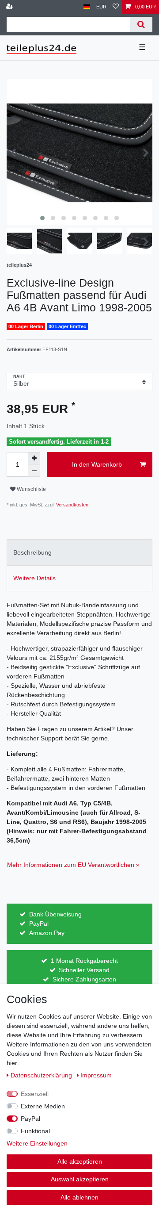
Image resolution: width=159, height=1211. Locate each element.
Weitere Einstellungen (37, 1143)
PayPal (30, 1118)
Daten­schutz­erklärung (42, 1075)
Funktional (35, 1130)
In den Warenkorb (97, 464)
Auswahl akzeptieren (80, 1179)
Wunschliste (30, 489)
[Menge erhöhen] (34, 458)
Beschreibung (32, 552)
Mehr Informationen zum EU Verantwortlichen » (73, 864)
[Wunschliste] (116, 7)
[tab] (79, 552)
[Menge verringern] (34, 470)
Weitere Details (34, 578)
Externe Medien (43, 1106)
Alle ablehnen (79, 1197)
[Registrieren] (10, 7)
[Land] (86, 7)
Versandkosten (71, 504)
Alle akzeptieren (79, 1161)
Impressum (96, 1075)
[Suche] (141, 24)
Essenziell (35, 1093)
